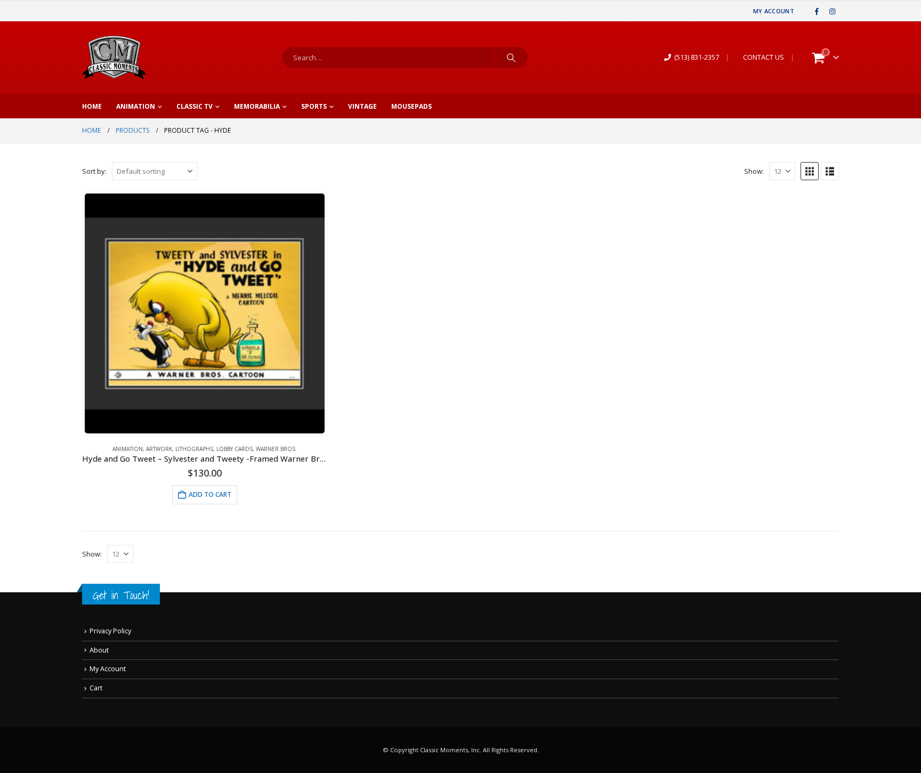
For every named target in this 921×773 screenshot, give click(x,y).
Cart (96, 688)
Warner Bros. (276, 449)
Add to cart (210, 494)
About (99, 650)
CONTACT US (763, 57)
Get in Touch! (121, 595)
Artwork (159, 449)
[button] (810, 171)
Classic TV (194, 106)
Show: (754, 171)
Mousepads (411, 106)
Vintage (362, 106)
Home (92, 106)
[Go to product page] (205, 313)
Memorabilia (257, 106)
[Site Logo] (114, 57)
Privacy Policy (110, 630)
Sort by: (94, 171)
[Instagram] (832, 11)
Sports (314, 106)
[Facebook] (817, 11)
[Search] (511, 57)
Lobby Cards (234, 449)
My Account (773, 11)
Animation (135, 106)
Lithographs (194, 449)
